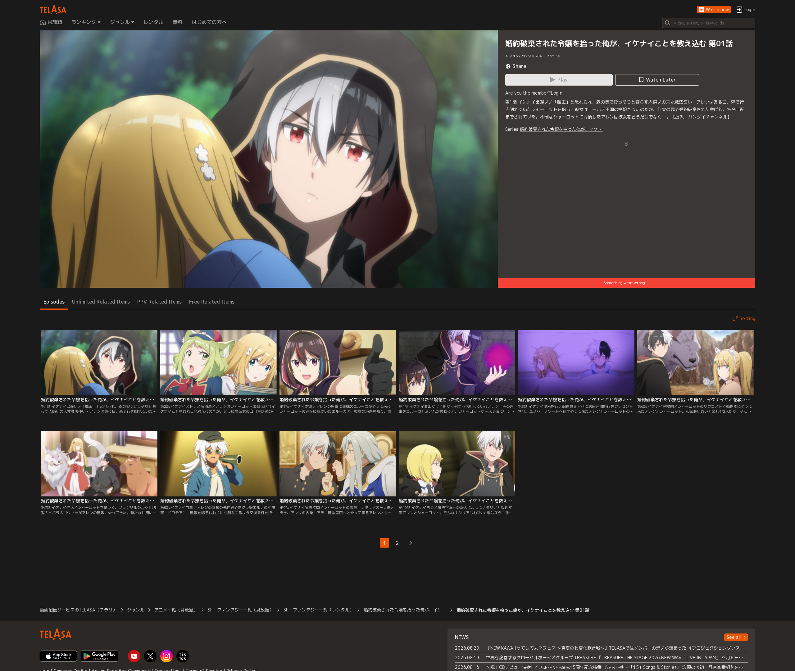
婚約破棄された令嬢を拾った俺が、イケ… (561, 129)
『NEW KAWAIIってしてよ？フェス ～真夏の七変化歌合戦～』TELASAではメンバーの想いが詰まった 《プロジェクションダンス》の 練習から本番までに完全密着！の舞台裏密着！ (617, 648)
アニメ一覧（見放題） (176, 610)
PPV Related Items (159, 301)
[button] (714, 10)
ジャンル (135, 610)
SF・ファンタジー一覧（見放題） (241, 610)
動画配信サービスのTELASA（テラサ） (78, 610)
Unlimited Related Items (101, 301)
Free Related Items (211, 301)
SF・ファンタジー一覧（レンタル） (319, 610)
